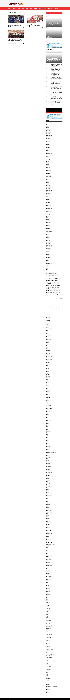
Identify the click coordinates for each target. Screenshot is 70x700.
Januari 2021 (48, 225)
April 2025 (48, 147)
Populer (47, 585)
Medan (47, 519)
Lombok (47, 492)
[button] (61, 8)
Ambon (47, 327)
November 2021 (49, 210)
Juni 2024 (47, 162)
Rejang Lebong (48, 593)
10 (56, 310)
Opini (47, 550)
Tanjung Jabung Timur (50, 654)
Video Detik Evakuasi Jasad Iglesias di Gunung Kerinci (54, 24)
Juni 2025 (47, 144)
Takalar (47, 645)
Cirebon (47, 385)
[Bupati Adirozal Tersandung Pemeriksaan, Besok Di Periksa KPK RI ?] (48, 102)
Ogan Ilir (47, 545)
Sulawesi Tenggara (49, 626)
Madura (47, 501)
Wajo (47, 674)
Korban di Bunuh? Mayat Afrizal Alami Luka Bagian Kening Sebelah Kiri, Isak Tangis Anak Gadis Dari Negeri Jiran (56, 97)
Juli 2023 (47, 179)
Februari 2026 (48, 132)
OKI (47, 547)
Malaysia (47, 507)
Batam (47, 347)
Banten (47, 342)
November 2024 (49, 155)
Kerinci (47, 454)
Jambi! (50, 280)
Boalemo (47, 371)
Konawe (47, 460)
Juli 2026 (47, 124)
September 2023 (49, 176)
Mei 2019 (47, 255)
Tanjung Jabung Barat (50, 652)
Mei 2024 (47, 164)
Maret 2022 (48, 203)
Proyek (47, 292)
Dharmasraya (48, 393)
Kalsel (47, 432)
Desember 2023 (49, 171)
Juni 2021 (47, 217)
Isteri (59, 278)
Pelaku (48, 288)
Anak (47, 271)
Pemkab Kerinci (53, 288)
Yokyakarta (48, 680)
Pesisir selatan (48, 579)
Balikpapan (48, 331)
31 (56, 315)
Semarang (48, 608)
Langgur (47, 489)
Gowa (47, 402)
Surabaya (47, 643)
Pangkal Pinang (48, 559)
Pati (47, 568)
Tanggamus (48, 646)
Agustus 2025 (48, 141)
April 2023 (48, 184)
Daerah (13, 8)
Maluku (47, 509)
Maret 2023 (48, 185)
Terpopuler (48, 664)
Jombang (47, 425)
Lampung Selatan (49, 484)
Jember (47, 423)
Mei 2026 (47, 127)
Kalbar (47, 429)
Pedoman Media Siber (50, 691)
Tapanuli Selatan (49, 657)
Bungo (47, 377)
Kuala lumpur (48, 475)
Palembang (48, 556)
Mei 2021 (47, 219)
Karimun (47, 441)
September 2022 (49, 194)
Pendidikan (48, 577)
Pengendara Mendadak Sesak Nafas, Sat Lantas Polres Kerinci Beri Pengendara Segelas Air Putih (54, 35)
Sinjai (47, 617)
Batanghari (48, 348)
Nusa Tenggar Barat (49, 542)
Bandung (47, 336)
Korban (53, 283)
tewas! (47, 294)
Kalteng (47, 434)
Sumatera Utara (49, 635)
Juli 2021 (47, 216)
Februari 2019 (48, 260)
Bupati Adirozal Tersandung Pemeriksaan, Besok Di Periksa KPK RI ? (56, 102)
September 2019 (49, 249)
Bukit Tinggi (48, 374)
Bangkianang (48, 339)
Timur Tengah (48, 666)
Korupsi (57, 284)
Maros (47, 516)
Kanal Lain (56, 8)
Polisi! (48, 290)
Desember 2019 (49, 245)
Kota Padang (48, 467)
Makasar (47, 506)
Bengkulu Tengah (49, 360)
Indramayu (48, 409)
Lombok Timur (48, 495)
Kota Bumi (48, 461)
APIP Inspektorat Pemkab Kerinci (51, 273)
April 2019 (48, 257)
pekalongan (48, 571)
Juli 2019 (47, 252)
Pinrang (47, 580)
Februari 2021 (48, 223)
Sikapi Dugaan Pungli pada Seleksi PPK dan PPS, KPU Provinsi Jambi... (35, 25)
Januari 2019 (48, 262)
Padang (47, 553)
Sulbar (47, 629)
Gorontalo (48, 400)
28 (49, 315)
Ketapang (48, 457)
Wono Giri (48, 677)
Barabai (47, 345)
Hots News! (48, 406)
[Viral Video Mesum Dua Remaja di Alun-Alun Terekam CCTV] (48, 74)
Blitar (47, 370)
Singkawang (48, 616)
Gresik (47, 403)
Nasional (19, 8)
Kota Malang (48, 466)
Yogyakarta (48, 678)
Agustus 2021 (48, 214)
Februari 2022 (48, 205)
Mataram (47, 518)
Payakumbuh (48, 570)
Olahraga (44, 8)
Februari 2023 (48, 187)
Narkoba (54, 287)
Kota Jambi (48, 463)
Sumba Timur (48, 637)
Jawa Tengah (48, 420)
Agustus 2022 (48, 196)
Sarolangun (48, 600)
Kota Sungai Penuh (50, 285)
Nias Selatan (48, 541)
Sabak (47, 599)
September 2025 (49, 139)
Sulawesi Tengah (49, 625)
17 (56, 312)
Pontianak (48, 583)
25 (58, 313)
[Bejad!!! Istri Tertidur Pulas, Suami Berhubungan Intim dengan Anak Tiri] (48, 78)
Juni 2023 (47, 181)
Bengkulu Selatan (49, 359)
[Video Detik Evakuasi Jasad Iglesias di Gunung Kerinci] (54, 21)
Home (9, 8)
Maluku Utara (48, 513)
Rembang (48, 594)
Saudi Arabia (48, 602)
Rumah (54, 292)
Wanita (54, 294)
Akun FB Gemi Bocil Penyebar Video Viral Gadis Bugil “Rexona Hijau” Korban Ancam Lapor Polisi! (56, 69)
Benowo (47, 362)
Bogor (47, 373)
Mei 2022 (47, 200)
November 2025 (49, 136)
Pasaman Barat (49, 565)
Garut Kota (48, 397)
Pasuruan (48, 567)
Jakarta (47, 414)
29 (51, 315)
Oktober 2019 (48, 248)
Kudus (47, 477)
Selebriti (47, 603)
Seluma (47, 605)
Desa (60, 276)
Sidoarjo (47, 612)
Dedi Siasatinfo (29, 27)
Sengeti (47, 609)
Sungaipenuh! (57, 292)
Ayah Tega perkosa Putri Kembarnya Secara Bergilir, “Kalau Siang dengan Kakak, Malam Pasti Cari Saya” (56, 82)
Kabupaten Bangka (49, 428)
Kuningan (47, 478)
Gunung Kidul (48, 405)
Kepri (47, 451)
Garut (47, 396)
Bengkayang (48, 354)
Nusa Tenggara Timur (50, 544)
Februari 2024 (48, 168)
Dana (55, 276)
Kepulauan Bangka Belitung (50, 452)
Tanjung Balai (48, 651)
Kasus (47, 282)
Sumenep (48, 640)
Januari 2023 (48, 188)
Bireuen (47, 367)
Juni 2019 (47, 254)
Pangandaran (48, 557)
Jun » (49, 317)
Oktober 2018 (48, 265)
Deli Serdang (48, 389)
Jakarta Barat (48, 415)
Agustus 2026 (48, 123)
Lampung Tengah (49, 486)
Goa (47, 399)
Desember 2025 (49, 135)
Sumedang (48, 638)
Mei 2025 (47, 145)
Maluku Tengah (49, 510)
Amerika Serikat (49, 328)
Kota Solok (48, 469)
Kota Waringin (48, 473)
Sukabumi (48, 622)
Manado (47, 515)
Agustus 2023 (48, 178)
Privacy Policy (48, 692)
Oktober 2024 (48, 156)
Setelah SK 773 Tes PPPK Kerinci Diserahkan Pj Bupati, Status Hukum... (16, 25)
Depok (47, 391)
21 (49, 313)
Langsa (47, 490)
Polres (51, 290)
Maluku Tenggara (49, 512)
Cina (47, 383)
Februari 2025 (48, 150)
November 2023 (49, 173)
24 (56, 313)
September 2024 (49, 158)
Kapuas (47, 440)
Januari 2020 (48, 243)
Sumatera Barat (49, 632)
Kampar (47, 437)
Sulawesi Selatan (49, 623)
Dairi (47, 388)
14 (49, 312)
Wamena (47, 675)
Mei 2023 (47, 182)
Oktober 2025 (48, 138)
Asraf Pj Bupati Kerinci (50, 275)
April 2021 (48, 220)
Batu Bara (48, 350)
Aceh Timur (48, 324)
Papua (47, 561)
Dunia (47, 394)
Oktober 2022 (48, 193)
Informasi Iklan (48, 689)
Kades (54, 280)
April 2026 (48, 129)
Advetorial (48, 325)
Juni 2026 (47, 126)
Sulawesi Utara (48, 628)
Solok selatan (48, 620)
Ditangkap (50, 278)
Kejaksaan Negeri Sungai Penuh (55, 282)
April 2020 (48, 239)
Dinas (47, 278)
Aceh (47, 322)
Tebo (47, 660)
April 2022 (48, 202)
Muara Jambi (48, 530)
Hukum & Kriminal (37, 8)
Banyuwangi (48, 344)
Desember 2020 (49, 226)
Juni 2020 (47, 236)
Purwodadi (48, 590)
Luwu (47, 498)
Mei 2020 (47, 237)
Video (47, 672)
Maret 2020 (48, 240)
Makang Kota (48, 504)
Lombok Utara (48, 496)
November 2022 (49, 191)
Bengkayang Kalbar (49, 356)
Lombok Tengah (49, 493)
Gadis (54, 278)
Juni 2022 (47, 199)
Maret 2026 (48, 130)
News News (48, 538)
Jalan (47, 280)
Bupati (58, 275)
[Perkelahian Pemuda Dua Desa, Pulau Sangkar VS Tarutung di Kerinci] (48, 65)
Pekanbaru (48, 573)
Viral (51, 294)
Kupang (47, 480)
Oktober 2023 (48, 174)
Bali (47, 330)
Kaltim (47, 435)
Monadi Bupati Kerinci (49, 287)
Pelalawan (48, 574)
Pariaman (48, 562)
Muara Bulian (48, 527)
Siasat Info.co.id (10, 27)
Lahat (47, 481)
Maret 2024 (48, 167)
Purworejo (48, 591)
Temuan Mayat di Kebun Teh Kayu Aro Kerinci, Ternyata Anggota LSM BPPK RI (56, 92)
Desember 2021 (49, 208)
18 (58, 312)
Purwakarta (48, 588)
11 (58, 310)
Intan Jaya (48, 411)
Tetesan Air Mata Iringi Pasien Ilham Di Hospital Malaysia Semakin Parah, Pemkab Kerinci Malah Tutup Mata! (56, 87)
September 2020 (49, 231)
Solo (47, 619)
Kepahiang (48, 449)
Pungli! (51, 292)
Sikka (47, 614)
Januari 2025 (48, 152)
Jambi (47, 417)
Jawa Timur (48, 422)
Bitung (47, 368)
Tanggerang (48, 648)
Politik (31, 8)
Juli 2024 (47, 161)
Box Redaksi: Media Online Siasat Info (52, 686)
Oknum (58, 287)
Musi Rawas (48, 535)
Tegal (47, 663)
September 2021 (49, 213)
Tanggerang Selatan (49, 649)
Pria (60, 290)
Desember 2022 (49, 190)
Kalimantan (48, 431)
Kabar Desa (48, 426)
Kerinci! (48, 283)
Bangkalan (48, 338)
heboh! (56, 278)
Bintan (47, 365)
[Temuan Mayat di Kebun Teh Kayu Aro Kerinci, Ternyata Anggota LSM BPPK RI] (48, 92)
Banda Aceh (48, 333)
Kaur (47, 444)
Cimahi (47, 382)
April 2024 (48, 165)
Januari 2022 (48, 207)
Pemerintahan (48, 576)
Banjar (47, 341)
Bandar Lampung (49, 334)
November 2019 (49, 246)
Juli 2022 (47, 197)
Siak (47, 611)
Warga (57, 293)
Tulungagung (48, 669)
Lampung (48, 483)
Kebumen (48, 446)
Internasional (25, 8)
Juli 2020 (47, 234)
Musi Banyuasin (49, 533)
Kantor (57, 280)
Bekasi (47, 351)
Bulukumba (48, 376)
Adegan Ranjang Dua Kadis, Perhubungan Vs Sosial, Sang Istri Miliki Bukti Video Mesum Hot (53, 59)
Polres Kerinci (56, 290)
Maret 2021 (48, 222)
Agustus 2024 (48, 159)
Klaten (47, 458)
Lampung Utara (49, 487)
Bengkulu (47, 357)
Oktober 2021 (48, 211)
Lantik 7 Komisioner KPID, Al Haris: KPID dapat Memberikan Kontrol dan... (15, 41)
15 (51, 312)
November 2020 (49, 228)
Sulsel (47, 631)
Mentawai (48, 521)
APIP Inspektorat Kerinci (53, 271)
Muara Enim (48, 528)
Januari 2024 (48, 170)
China (47, 379)
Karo (47, 443)
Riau (47, 596)
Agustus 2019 (48, 251)
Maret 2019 (48, 258)
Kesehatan (50, 8)
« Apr (46, 317)
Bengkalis (48, 353)
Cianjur (47, 380)
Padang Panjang (49, 554)
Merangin (57, 285)
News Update (48, 539)
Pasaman (48, 564)
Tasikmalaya (48, 658)
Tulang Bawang (49, 667)
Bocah (55, 275)
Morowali (48, 525)
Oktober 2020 (48, 229)
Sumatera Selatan (49, 634)
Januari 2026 (48, 133)
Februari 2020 (48, 242)
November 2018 (49, 263)
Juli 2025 (47, 142)
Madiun (47, 499)
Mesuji (47, 524)
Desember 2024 (49, 153)
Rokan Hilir (48, 597)
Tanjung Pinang (49, 655)
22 (51, 313)
